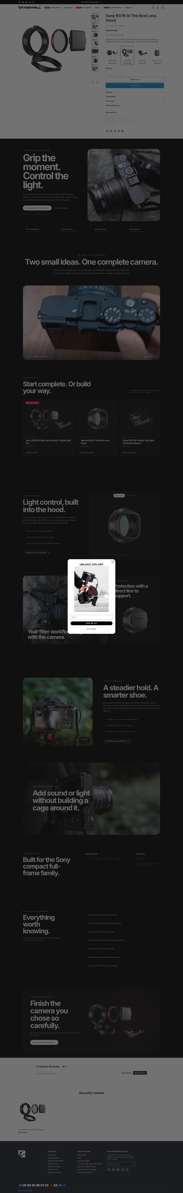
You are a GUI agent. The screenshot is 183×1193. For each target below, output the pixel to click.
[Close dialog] (113, 561)
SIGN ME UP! (91, 623)
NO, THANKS (91, 629)
